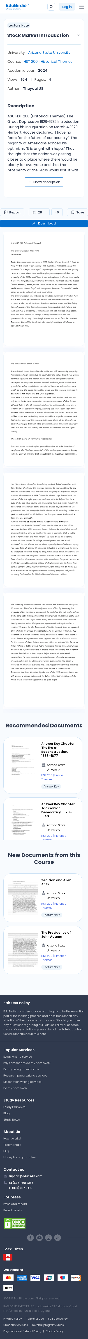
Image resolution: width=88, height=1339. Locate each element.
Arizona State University (49, 52)
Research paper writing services (25, 1075)
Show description (46, 182)
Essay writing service (17, 1057)
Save (80, 212)
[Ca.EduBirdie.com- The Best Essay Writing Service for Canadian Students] (7, 1259)
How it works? (12, 1138)
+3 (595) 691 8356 (21, 1183)
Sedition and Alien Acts (56, 882)
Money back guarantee (19, 1157)
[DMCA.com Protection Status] (44, 1223)
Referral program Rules (48, 1325)
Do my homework (15, 1088)
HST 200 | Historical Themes (47, 61)
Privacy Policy (12, 1319)
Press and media (15, 1204)
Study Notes (11, 1119)
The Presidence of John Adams (56, 935)
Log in (67, 6)
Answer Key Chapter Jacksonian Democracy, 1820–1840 (58, 810)
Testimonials (12, 1145)
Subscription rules (15, 1325)
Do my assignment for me (21, 1069)
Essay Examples (14, 1107)
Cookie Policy (55, 1331)
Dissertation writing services (22, 1082)
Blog (6, 1113)
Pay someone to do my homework (26, 1063)
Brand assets (12, 1210)
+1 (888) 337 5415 (20, 1188)
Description (21, 106)
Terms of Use (35, 1319)
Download (47, 223)
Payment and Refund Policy (22, 1331)
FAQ (6, 1151)
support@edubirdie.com (29, 1034)
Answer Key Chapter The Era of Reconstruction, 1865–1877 (58, 750)
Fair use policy (58, 1319)
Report (15, 212)
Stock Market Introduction (38, 35)
